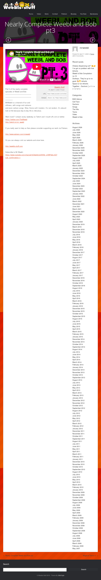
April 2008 (76, 541)
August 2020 (77, 214)
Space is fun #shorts (80, 83)
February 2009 (77, 518)
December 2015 (78, 308)
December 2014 (78, 339)
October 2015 (77, 313)
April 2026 (76, 137)
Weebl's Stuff (59, 87)
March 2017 (76, 270)
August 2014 (77, 349)
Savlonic (75, 104)
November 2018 (78, 232)
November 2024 (78, 173)
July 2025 (76, 160)
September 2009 (78, 500)
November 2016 (78, 280)
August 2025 (77, 158)
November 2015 (78, 311)
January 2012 (77, 428)
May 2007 (76, 548)
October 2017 (77, 255)
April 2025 (76, 163)
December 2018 (78, 229)
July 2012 (76, 413)
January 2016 (77, 306)
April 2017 (76, 267)
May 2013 (76, 387)
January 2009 (77, 520)
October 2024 (77, 175)
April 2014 (76, 359)
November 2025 (78, 150)
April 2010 (76, 482)
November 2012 (78, 403)
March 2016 (76, 301)
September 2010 (78, 469)
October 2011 (77, 436)
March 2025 (76, 165)
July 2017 (76, 260)
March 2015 (76, 331)
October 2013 (77, 375)
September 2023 (78, 191)
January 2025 (77, 168)
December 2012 (78, 400)
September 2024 (78, 178)
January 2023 (77, 193)
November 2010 (78, 464)
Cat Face (75, 101)
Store (47, 14)
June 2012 (76, 415)
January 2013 (77, 398)
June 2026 (76, 132)
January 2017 (77, 275)
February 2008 (77, 546)
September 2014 (78, 347)
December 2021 (78, 204)
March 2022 (76, 201)
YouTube (83, 14)
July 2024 (76, 181)
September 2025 (78, 155)
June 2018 (76, 237)
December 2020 (78, 211)
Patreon (64, 14)
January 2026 (77, 145)
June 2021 (76, 206)
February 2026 (77, 142)
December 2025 (78, 147)
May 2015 (76, 326)
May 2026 (76, 135)
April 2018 (76, 242)
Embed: (44, 98)
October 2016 (77, 283)
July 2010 (76, 474)
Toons (31, 14)
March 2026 (76, 140)
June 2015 (76, 324)
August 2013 (77, 380)
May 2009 (76, 510)
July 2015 (76, 321)
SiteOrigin (61, 575)
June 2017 (76, 262)
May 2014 (76, 357)
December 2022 (78, 196)
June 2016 (76, 293)
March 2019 (76, 227)
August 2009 (77, 502)
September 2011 (78, 438)
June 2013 (76, 385)
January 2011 (77, 459)
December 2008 (78, 523)
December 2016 (78, 278)
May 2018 (76, 239)
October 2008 (77, 528)
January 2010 (77, 490)
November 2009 (78, 495)
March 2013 (76, 393)
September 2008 (78, 530)
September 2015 (78, 316)
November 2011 (78, 433)
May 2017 (76, 265)
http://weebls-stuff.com (14, 146)
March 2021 (76, 209)
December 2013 (78, 369)
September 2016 (78, 285)
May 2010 (76, 479)
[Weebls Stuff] (19, 5)
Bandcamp (94, 14)
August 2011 (77, 441)
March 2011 (76, 454)
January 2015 (77, 336)
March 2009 (76, 515)
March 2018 (76, 244)
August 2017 (77, 257)
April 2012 (76, 421)
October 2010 (77, 466)
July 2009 (76, 505)
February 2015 (77, 334)
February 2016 (77, 303)
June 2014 (76, 354)
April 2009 (76, 512)
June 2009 (76, 507)
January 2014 (77, 367)
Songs (74, 107)
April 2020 (76, 219)
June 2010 (76, 477)
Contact (55, 14)
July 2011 (76, 444)
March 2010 (76, 484)
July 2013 (76, 382)
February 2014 (77, 364)
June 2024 (76, 183)
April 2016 (76, 298)
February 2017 (77, 272)
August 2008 (77, 533)
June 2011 (76, 446)
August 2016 (77, 288)
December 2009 (78, 492)
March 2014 (76, 362)
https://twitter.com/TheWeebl (16, 119)
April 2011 (76, 451)
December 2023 (78, 186)
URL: (44, 94)
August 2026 (77, 127)
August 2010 (77, 472)
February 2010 (77, 487)
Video (39, 14)
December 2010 (78, 461)
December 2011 (78, 431)
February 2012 (77, 426)
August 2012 (77, 410)
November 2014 (78, 341)
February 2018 (77, 247)
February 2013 (77, 395)
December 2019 (78, 224)
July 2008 (76, 535)
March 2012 (76, 423)
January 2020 (77, 221)
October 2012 (77, 405)
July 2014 (76, 352)
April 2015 (76, 329)
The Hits (75, 109)
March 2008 (76, 543)
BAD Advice (77, 99)
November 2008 (78, 525)
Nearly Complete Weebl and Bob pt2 (18, 555)
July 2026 (76, 130)
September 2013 (78, 377)
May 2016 (76, 296)
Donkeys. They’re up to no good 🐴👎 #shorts (82, 79)
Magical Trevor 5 (90, 555)
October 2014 (77, 344)
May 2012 (76, 418)
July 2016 (76, 290)
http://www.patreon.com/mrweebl (17, 134)
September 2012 (78, 408)
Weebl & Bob (77, 117)
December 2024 (78, 170)
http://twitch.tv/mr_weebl (14, 122)
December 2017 (78, 252)
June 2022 (76, 199)
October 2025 (77, 153)
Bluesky (73, 14)
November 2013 (78, 372)
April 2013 (76, 390)
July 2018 (76, 234)
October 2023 (77, 188)
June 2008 (76, 538)
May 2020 (76, 216)
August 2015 (77, 318)
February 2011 (77, 456)
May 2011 (76, 449)
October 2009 (77, 497)
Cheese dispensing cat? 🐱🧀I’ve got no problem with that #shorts (83, 68)
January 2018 (77, 250)
